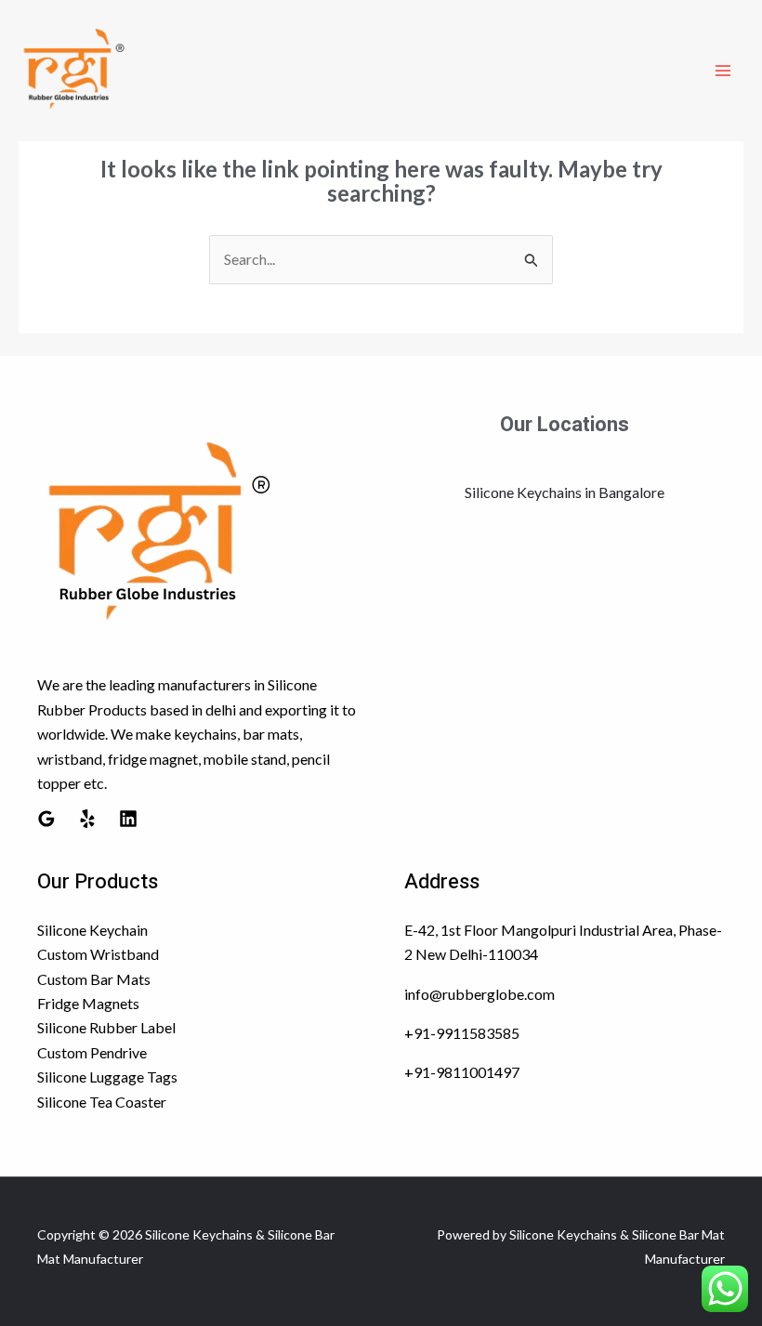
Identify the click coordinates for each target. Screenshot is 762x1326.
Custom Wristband (98, 954)
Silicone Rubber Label (106, 1027)
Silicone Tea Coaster (101, 1101)
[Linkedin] (128, 818)
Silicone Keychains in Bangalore (564, 492)
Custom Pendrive (92, 1052)
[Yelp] (87, 818)
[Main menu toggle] (723, 70)
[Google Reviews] (46, 818)
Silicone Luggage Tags (107, 1076)
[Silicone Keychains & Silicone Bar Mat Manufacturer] (74, 70)
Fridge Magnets (88, 1003)
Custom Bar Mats (94, 979)
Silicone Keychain (92, 930)
